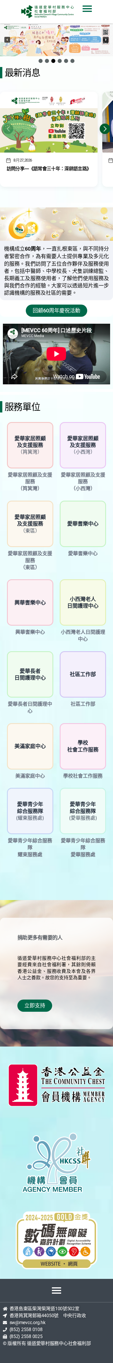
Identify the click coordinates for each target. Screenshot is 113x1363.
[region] (56, 43)
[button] (56, 39)
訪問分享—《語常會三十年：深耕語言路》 (49, 168)
